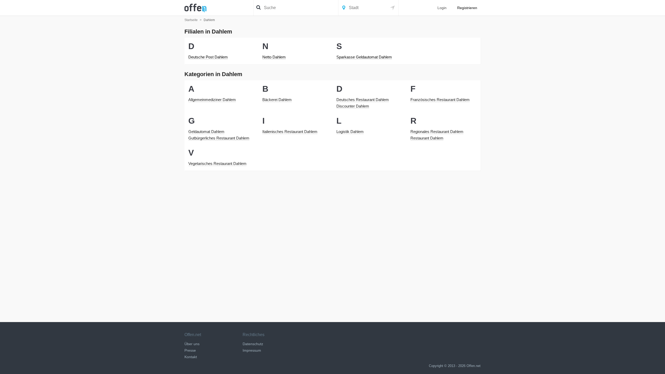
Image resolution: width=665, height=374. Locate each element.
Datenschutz (253, 344)
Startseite (191, 20)
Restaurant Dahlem (426, 138)
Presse (190, 350)
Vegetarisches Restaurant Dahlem (217, 163)
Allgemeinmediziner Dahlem (212, 99)
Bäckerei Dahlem (277, 99)
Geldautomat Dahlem (206, 131)
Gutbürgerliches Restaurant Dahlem (218, 138)
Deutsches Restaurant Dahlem (362, 99)
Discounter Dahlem (352, 106)
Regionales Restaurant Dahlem (436, 131)
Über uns (192, 344)
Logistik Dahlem (350, 131)
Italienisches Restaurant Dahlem (289, 131)
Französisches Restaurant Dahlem (440, 99)
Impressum (252, 350)
